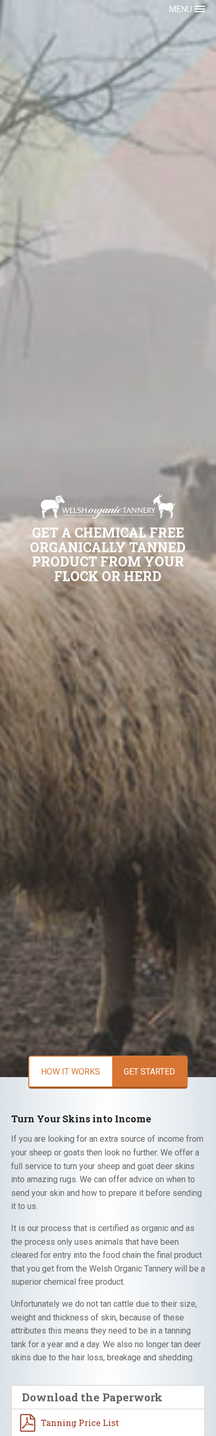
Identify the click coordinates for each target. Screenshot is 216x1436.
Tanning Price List (80, 1422)
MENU (180, 9)
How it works (70, 1072)
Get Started (149, 1072)
